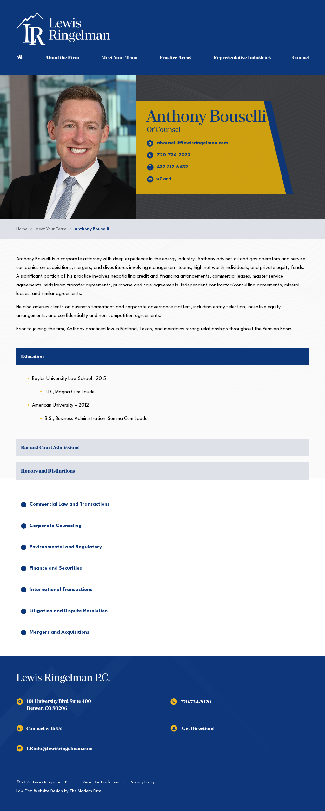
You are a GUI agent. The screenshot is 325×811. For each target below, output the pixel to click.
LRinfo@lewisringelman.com (59, 748)
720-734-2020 (196, 702)
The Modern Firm (85, 791)
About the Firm (62, 58)
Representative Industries (242, 58)
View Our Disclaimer (101, 782)
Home (20, 57)
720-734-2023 (173, 155)
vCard (163, 179)
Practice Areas (175, 58)
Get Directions (198, 728)
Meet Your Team (119, 58)
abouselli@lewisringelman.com (192, 143)
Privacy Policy (142, 782)
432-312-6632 (172, 167)
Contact (300, 58)
